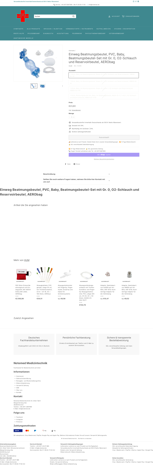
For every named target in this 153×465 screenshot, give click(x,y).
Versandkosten (76, 110)
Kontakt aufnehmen (82, 151)
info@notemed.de (94, 4)
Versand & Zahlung (22, 385)
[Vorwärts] (62, 86)
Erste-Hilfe (19, 33)
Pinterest (19, 422)
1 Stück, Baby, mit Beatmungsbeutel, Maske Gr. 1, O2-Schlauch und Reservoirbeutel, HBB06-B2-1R (103, 82)
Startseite (18, 29)
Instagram (19, 419)
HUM (70, 66)
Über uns (19, 390)
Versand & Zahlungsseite (98, 435)
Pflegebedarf (34, 33)
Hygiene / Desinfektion (124, 29)
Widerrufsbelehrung (23, 383)
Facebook (19, 417)
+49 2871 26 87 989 (42, 446)
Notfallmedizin (104, 29)
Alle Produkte (33, 29)
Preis (71, 102)
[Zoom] (38, 63)
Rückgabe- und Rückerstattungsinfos (28, 381)
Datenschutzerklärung (23, 378)
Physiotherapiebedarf (95, 33)
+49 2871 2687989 (25, 407)
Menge (71, 113)
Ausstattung (63, 33)
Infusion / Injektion (53, 29)
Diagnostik (48, 33)
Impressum (20, 376)
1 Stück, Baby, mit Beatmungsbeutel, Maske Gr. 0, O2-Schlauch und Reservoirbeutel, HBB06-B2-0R (102, 75)
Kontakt (18, 392)
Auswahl (72, 70)
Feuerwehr (77, 33)
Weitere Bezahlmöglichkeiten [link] (104, 159)
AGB (17, 388)
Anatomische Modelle (23, 38)
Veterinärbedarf (116, 33)
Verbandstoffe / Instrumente (79, 29)
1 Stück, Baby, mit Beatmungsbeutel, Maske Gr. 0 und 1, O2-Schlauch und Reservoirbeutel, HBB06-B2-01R (101, 89)
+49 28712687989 (66, 4)
